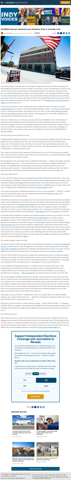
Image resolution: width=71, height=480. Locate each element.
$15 (25, 380)
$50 (24, 386)
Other (46, 386)
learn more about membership (41, 391)
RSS (42, 475)
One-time (28, 373)
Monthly (36, 373)
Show (35, 469)
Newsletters (65, 2)
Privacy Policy (36, 475)
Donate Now (35, 396)
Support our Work (61, 475)
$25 (46, 380)
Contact (46, 475)
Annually (42, 373)
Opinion (37, 33)
